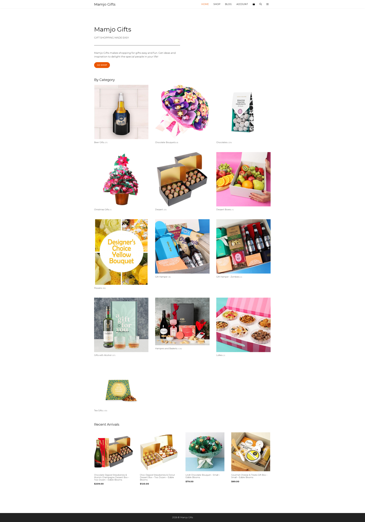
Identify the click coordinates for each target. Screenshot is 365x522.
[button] (267, 4)
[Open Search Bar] (260, 4)
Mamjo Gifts (104, 4)
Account (242, 4)
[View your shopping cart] (253, 4)
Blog (228, 4)
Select (98, 489)
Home (205, 4)
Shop (216, 4)
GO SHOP (102, 65)
